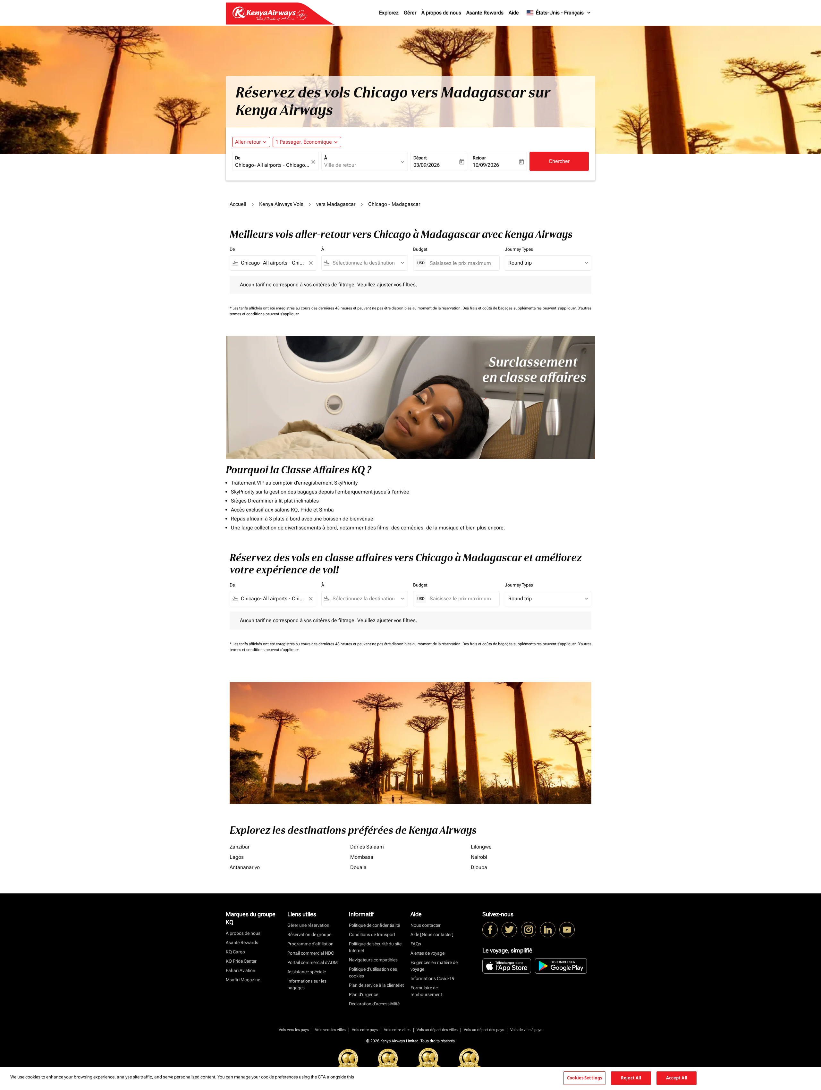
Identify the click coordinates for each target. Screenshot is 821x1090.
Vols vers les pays (294, 1029)
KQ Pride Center (241, 961)
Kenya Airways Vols (281, 204)
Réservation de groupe (309, 934)
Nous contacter (425, 925)
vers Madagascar (335, 204)
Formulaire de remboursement (426, 991)
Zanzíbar (240, 847)
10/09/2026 (486, 165)
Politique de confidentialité (374, 925)
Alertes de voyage (427, 953)
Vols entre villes (397, 1029)
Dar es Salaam (367, 847)
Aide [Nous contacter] (431, 934)
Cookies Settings (584, 1078)
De (237, 157)
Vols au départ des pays (484, 1029)
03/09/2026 (426, 165)
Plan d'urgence (363, 994)
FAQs (415, 943)
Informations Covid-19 (432, 978)
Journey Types (519, 249)
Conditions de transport (372, 934)
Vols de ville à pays (526, 1029)
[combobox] (272, 165)
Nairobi (479, 857)
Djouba (479, 867)
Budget (420, 249)
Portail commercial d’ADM (312, 962)
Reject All (631, 1078)
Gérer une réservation (308, 925)
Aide (514, 13)
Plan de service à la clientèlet (376, 985)
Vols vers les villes (330, 1029)
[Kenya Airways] (490, 929)
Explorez (389, 13)
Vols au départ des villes (437, 1029)
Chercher (559, 161)
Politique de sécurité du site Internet (375, 947)
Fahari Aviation (240, 970)
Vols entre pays (365, 1029)
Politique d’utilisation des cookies (373, 972)
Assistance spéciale (306, 971)
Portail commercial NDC (310, 953)
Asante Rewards (485, 13)
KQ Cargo (235, 951)
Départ (420, 157)
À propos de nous (441, 13)
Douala (358, 867)
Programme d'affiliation (310, 943)
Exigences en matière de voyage (434, 966)
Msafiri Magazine (243, 979)
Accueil (238, 204)
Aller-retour (248, 142)
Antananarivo (245, 867)
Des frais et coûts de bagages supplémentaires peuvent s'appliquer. (520, 308)
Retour (479, 157)
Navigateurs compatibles (373, 959)
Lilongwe (481, 847)
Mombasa (361, 857)
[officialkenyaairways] (528, 929)
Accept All (676, 1078)
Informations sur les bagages (306, 984)
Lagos (237, 857)
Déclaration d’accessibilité (374, 1003)
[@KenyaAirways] (509, 929)
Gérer (410, 13)
